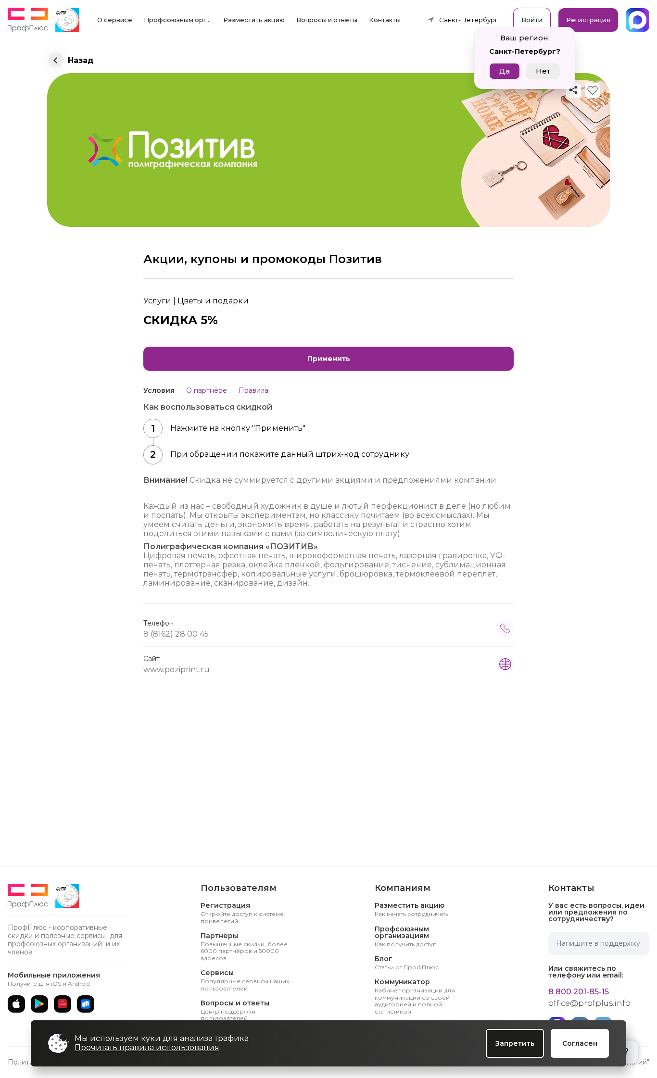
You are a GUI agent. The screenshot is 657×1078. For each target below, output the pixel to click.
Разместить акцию (254, 20)
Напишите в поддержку (598, 943)
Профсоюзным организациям (180, 20)
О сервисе (114, 20)
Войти (532, 20)
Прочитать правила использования (147, 1047)
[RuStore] (85, 1004)
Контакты (385, 20)
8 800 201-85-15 (578, 992)
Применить (328, 358)
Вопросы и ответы (326, 20)
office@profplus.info (589, 1003)
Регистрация (588, 20)
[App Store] (16, 1004)
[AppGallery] (62, 1004)
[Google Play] (39, 1004)
